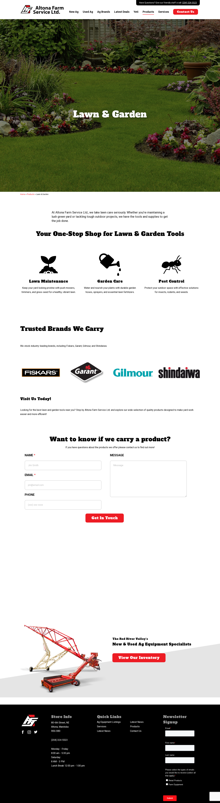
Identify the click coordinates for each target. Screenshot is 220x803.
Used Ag (88, 11)
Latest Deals (121, 11)
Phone (30, 494)
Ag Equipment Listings (109, 722)
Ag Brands (103, 11)
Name (30, 455)
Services (163, 11)
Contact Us (185, 12)
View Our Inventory (139, 657)
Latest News (137, 722)
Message (117, 455)
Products (148, 11)
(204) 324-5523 (189, 2)
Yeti (136, 11)
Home (22, 194)
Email (30, 475)
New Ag (74, 11)
